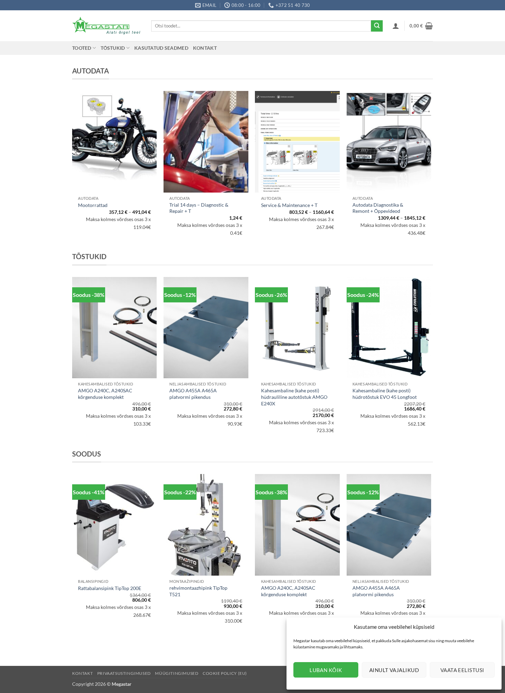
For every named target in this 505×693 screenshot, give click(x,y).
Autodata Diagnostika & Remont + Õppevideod (377, 208)
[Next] (431, 362)
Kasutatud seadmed (161, 48)
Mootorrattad (93, 205)
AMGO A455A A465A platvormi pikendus (193, 394)
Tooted (81, 48)
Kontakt (205, 48)
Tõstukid (113, 48)
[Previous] (72, 362)
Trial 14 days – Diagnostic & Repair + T (198, 208)
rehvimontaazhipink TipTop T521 (198, 591)
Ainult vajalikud (394, 670)
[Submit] (377, 26)
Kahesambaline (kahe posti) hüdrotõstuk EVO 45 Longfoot (384, 394)
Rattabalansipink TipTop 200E (109, 588)
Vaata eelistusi (462, 670)
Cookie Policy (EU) (225, 673)
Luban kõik (326, 670)
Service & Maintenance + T (289, 205)
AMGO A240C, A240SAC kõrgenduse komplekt (105, 394)
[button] (395, 25)
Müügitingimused (176, 673)
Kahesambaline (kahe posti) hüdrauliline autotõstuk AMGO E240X (294, 397)
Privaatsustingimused (124, 673)
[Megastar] (106, 26)
